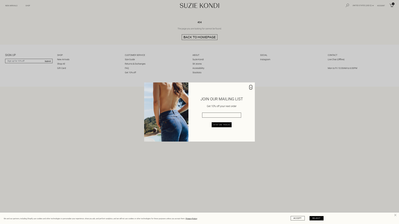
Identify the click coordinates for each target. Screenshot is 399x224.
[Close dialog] (251, 87)
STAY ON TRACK (221, 125)
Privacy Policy (191, 219)
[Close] (395, 215)
